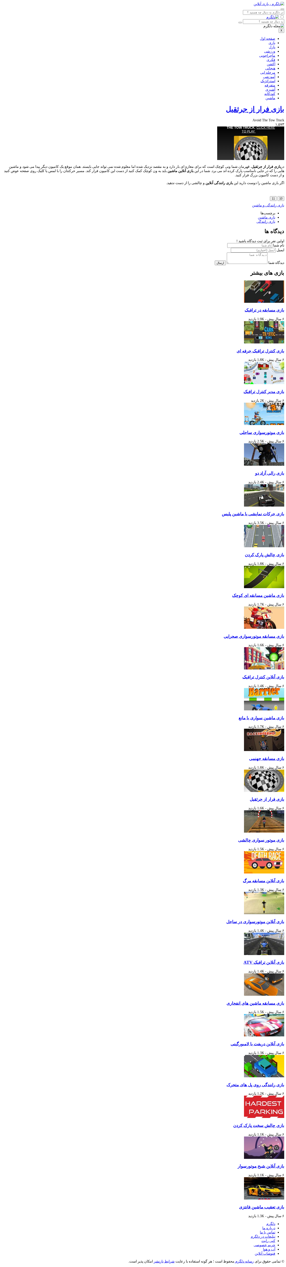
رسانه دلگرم (244, 1261)
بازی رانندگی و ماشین (268, 205)
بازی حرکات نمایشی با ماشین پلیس (253, 513)
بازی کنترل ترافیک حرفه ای (260, 351)
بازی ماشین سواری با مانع (261, 718)
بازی (272, 43)
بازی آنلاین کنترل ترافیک (263, 677)
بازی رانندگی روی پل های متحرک (255, 1084)
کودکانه (269, 94)
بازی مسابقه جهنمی (266, 758)
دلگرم (270, 1224)
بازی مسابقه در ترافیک (264, 310)
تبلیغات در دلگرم (263, 1236)
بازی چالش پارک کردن (264, 554)
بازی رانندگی (266, 221)
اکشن (271, 64)
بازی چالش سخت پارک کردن (258, 1125)
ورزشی (269, 51)
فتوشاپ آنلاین (265, 1253)
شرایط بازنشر (164, 1261)
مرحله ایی (267, 72)
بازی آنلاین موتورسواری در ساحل (255, 921)
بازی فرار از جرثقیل (255, 109)
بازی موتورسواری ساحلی (262, 432)
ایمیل (280, 250)
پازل (272, 47)
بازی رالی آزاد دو (269, 473)
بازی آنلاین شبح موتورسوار (261, 1166)
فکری (271, 60)
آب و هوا (269, 1249)
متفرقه (270, 85)
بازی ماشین (266, 217)
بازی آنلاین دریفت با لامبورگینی (257, 1044)
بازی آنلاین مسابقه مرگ (263, 880)
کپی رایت (268, 1241)
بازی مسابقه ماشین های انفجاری (255, 1003)
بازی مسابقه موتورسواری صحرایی (254, 636)
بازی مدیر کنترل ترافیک (264, 391)
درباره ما (268, 1228)
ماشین (270, 98)
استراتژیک (268, 81)
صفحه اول (267, 38)
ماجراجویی (267, 55)
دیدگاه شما (276, 263)
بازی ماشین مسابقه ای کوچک (258, 595)
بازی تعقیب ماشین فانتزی (261, 1207)
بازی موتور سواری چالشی (261, 840)
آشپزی (270, 89)
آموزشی (269, 77)
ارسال (220, 263)
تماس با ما (267, 1232)
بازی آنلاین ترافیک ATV (264, 962)
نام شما (278, 245)
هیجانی (270, 68)
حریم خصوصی (264, 1245)
